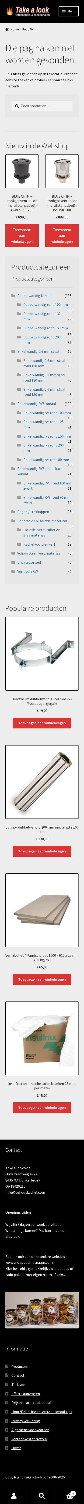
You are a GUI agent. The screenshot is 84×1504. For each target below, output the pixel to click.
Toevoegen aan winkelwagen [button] (22, 235)
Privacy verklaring (25, 1420)
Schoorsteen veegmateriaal (39, 553)
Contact (17, 1375)
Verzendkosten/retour (29, 1438)
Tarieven (18, 1384)
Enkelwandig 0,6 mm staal (38, 351)
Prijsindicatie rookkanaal (31, 1402)
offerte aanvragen (25, 1393)
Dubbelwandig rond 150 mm (45, 328)
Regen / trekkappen (33, 511)
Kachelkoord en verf (39, 544)
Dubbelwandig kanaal (34, 295)
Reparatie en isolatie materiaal (42, 520)
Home (15, 29)
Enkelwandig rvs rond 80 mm (46, 459)
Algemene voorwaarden (30, 1429)
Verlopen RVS (27, 571)
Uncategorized (29, 562)
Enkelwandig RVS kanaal (36, 403)
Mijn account (14, 1496)
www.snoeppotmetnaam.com (29, 1262)
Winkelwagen (65, 1492)
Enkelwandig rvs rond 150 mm (47, 436)
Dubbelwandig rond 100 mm (45, 304)
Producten (19, 1366)
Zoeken (42, 1496)
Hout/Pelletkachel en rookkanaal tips (41, 1411)
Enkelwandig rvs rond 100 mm (47, 412)
